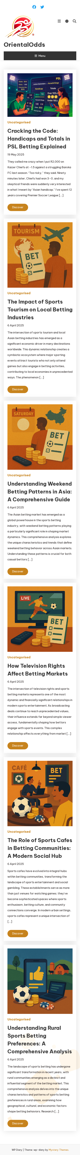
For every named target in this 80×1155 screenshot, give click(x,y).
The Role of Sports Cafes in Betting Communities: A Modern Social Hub (39, 848)
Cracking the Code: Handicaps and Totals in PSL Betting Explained (38, 138)
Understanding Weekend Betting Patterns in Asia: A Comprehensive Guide (39, 491)
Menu (41, 56)
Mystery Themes (58, 1149)
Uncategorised (19, 122)
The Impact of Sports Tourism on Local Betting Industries (40, 309)
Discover (17, 207)
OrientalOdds (24, 44)
